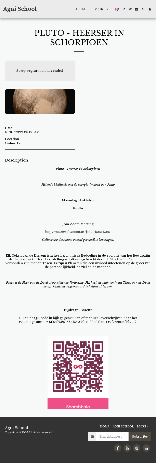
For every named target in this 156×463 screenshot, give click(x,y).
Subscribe (140, 436)
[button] (124, 9)
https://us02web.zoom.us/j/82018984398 (77, 232)
